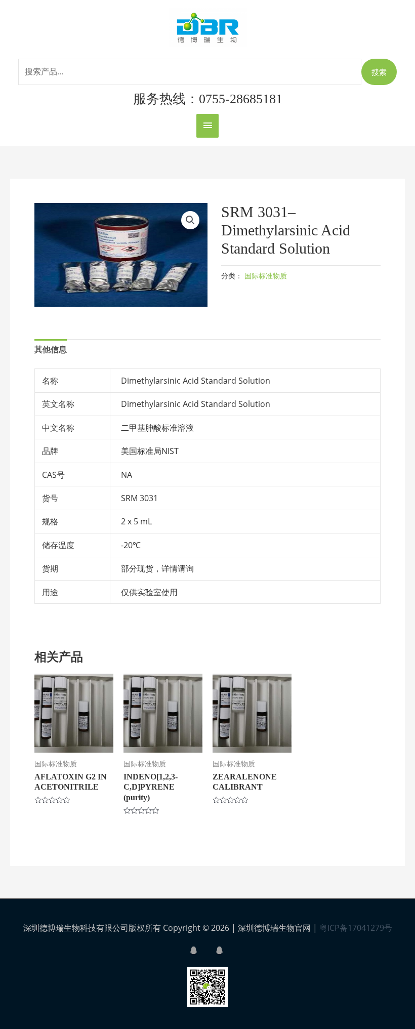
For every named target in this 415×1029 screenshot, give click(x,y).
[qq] (202, 950)
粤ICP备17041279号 (355, 927)
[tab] (50, 349)
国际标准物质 (265, 275)
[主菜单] (207, 126)
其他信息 (50, 349)
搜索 (379, 72)
